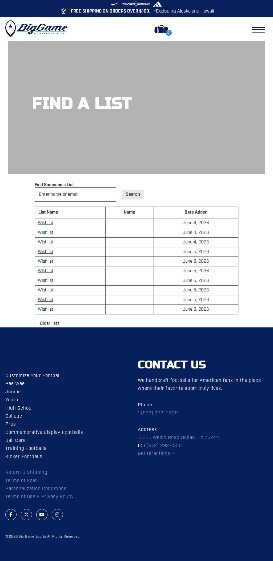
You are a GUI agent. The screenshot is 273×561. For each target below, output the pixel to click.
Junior (12, 392)
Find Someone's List (54, 184)
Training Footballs (26, 448)
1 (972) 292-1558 (162, 445)
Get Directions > (156, 453)
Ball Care (15, 440)
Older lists (47, 323)
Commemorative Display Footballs (44, 432)
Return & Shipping (26, 472)
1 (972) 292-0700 (158, 413)
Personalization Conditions (36, 489)
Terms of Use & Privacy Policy (39, 497)
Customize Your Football (33, 376)
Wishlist (45, 223)
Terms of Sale (21, 481)
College (13, 416)
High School (19, 408)
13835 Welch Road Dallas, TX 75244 (178, 437)
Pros (10, 424)
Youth (11, 400)
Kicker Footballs (23, 457)
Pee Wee (15, 384)
